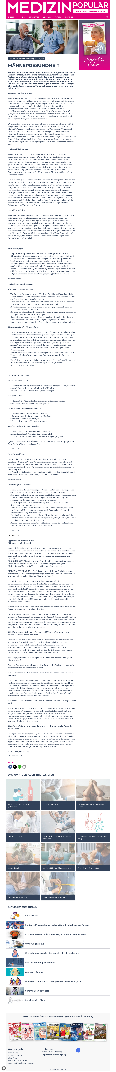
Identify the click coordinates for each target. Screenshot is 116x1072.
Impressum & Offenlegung (54, 1055)
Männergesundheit (17, 59)
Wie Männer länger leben (89, 868)
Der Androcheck (15, 836)
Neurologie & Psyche (35, 59)
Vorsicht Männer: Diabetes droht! (57, 868)
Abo (23, 17)
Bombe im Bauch (50, 804)
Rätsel (58, 17)
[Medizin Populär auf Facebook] (78, 1050)
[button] (107, 17)
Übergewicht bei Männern (54, 897)
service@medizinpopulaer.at (22, 1063)
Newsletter (33, 17)
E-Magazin (69, 17)
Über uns (47, 17)
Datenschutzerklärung (52, 1052)
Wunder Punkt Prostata (18, 897)
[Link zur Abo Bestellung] (94, 45)
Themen (11, 17)
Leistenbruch (13, 868)
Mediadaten (47, 1049)
